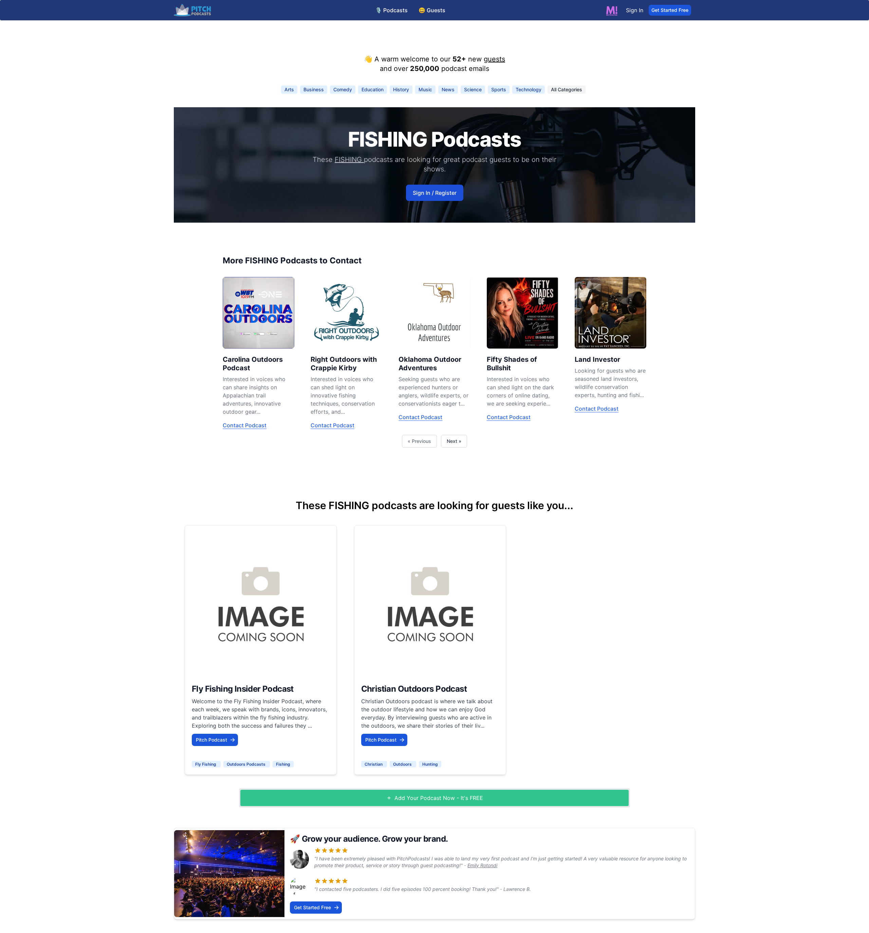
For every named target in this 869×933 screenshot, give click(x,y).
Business (313, 89)
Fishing (283, 764)
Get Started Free (669, 10)
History (401, 89)
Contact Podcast (244, 425)
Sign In (634, 10)
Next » (454, 441)
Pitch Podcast (211, 740)
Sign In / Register (435, 192)
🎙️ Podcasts (391, 10)
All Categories (566, 89)
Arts (289, 89)
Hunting (430, 764)
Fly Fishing (206, 764)
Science (473, 89)
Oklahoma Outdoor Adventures (430, 363)
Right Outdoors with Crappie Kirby (344, 363)
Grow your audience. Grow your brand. (375, 839)
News (448, 89)
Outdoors (403, 764)
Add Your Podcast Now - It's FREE (438, 798)
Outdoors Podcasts (246, 764)
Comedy (342, 89)
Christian (374, 764)
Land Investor (597, 359)
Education (373, 89)
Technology (528, 89)
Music (425, 89)
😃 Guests (432, 10)
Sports (498, 89)
